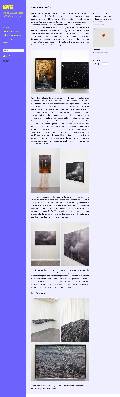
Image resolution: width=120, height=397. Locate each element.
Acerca (5, 43)
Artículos (6, 28)
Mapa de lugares (9, 39)
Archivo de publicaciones (12, 35)
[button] (45, 71)
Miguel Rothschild (101, 52)
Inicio (5, 24)
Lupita (8, 7)
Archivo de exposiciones (11, 31)
